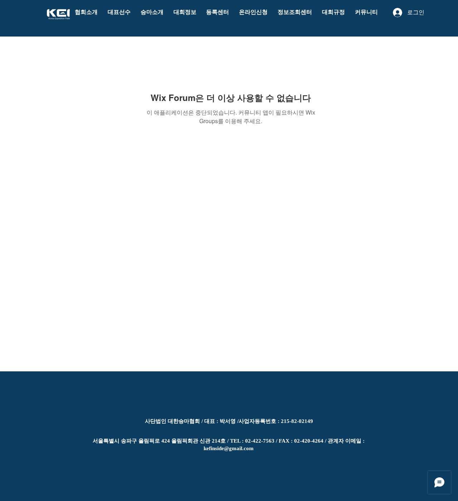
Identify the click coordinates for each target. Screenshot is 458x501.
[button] (86, 12)
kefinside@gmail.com (229, 448)
